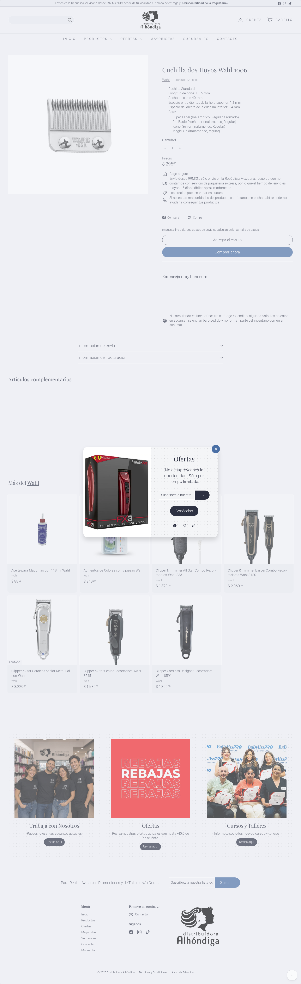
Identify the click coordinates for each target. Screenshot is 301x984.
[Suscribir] (202, 494)
